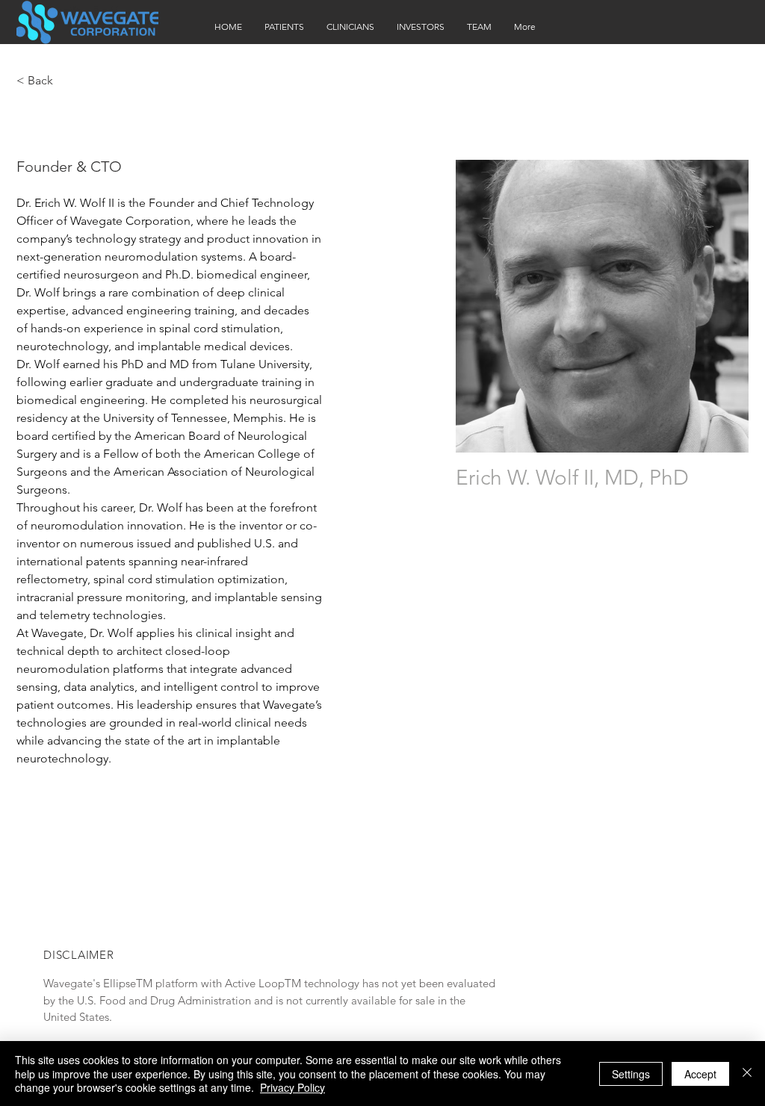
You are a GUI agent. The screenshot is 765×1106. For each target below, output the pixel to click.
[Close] (747, 1073)
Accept (700, 1073)
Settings (631, 1073)
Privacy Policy (292, 1087)
